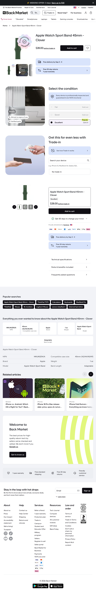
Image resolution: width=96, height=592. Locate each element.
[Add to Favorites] (87, 48)
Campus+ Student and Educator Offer (40, 526)
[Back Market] (15, 12)
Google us (13, 446)
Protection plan (40, 517)
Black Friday (54, 529)
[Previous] (14, 207)
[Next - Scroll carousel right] (91, 374)
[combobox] (70, 160)
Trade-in (38, 520)
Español (90, 7)
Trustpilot (7, 530)
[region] (48, 395)
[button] (24, 41)
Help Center (23, 514)
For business (76, 13)
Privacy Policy (70, 539)
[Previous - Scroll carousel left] (84, 374)
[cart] (91, 12)
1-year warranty (40, 514)
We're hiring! (8, 526)
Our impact (8, 517)
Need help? (62, 13)
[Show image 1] (19, 207)
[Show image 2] (25, 207)
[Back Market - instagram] (5, 533)
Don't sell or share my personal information (69, 532)
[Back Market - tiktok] (11, 533)
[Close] (93, 3)
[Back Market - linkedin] (11, 538)
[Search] (32, 12)
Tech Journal (54, 510)
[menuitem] (32, 19)
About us (7, 510)
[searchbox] (37, 12)
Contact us (23, 510)
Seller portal (39, 544)
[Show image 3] (30, 207)
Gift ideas (53, 526)
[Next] (36, 207)
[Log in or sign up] (85, 12)
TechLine (66, 225)
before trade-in (49, 48)
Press (6, 514)
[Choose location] (77, 7)
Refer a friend (39, 510)
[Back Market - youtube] (5, 538)
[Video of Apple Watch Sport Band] (22, 70)
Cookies (68, 526)
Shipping (22, 517)
